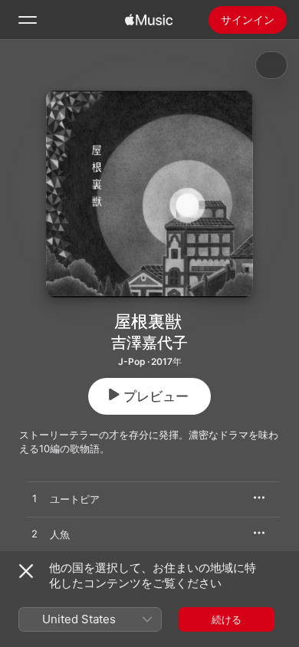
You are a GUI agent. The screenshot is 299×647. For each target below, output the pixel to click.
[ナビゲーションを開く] (27, 20)
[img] (148, 20)
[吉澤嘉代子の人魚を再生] (34, 534)
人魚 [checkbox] (60, 534)
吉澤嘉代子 (149, 342)
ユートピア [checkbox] (75, 499)
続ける (227, 619)
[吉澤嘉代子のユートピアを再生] (34, 499)
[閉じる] (26, 571)
